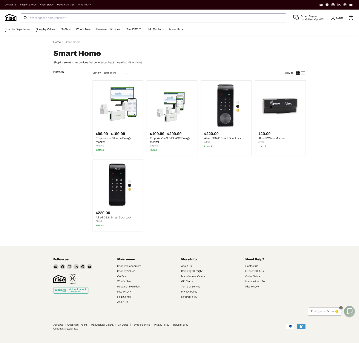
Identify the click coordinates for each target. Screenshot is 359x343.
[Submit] (25, 18)
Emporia (100, 145)
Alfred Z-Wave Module (271, 138)
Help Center (154, 29)
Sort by (97, 72)
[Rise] (59, 279)
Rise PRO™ (84, 4)
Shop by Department (17, 29)
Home (57, 42)
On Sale (65, 29)
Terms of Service (190, 286)
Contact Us (10, 4)
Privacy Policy (189, 291)
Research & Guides (108, 29)
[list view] (303, 73)
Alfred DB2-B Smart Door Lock (222, 138)
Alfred (207, 142)
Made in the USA (66, 4)
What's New (83, 29)
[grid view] (298, 73)
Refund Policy (189, 296)
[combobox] (153, 17)
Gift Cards (187, 281)
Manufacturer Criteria (193, 276)
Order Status (46, 4)
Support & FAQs (28, 4)
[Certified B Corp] (73, 279)
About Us (175, 29)
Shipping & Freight (191, 271)
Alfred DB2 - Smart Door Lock (113, 217)
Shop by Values (45, 29)
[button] (337, 18)
